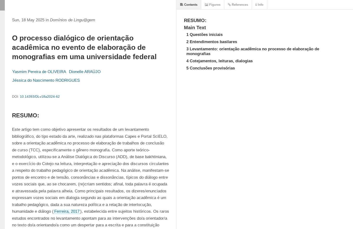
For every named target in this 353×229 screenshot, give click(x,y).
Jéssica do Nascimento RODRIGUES (46, 80)
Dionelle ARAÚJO (85, 71)
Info (260, 4)
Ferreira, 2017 (66, 211)
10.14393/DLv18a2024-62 (40, 96)
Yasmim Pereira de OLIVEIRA (39, 71)
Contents (190, 4)
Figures (214, 4)
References (239, 4)
